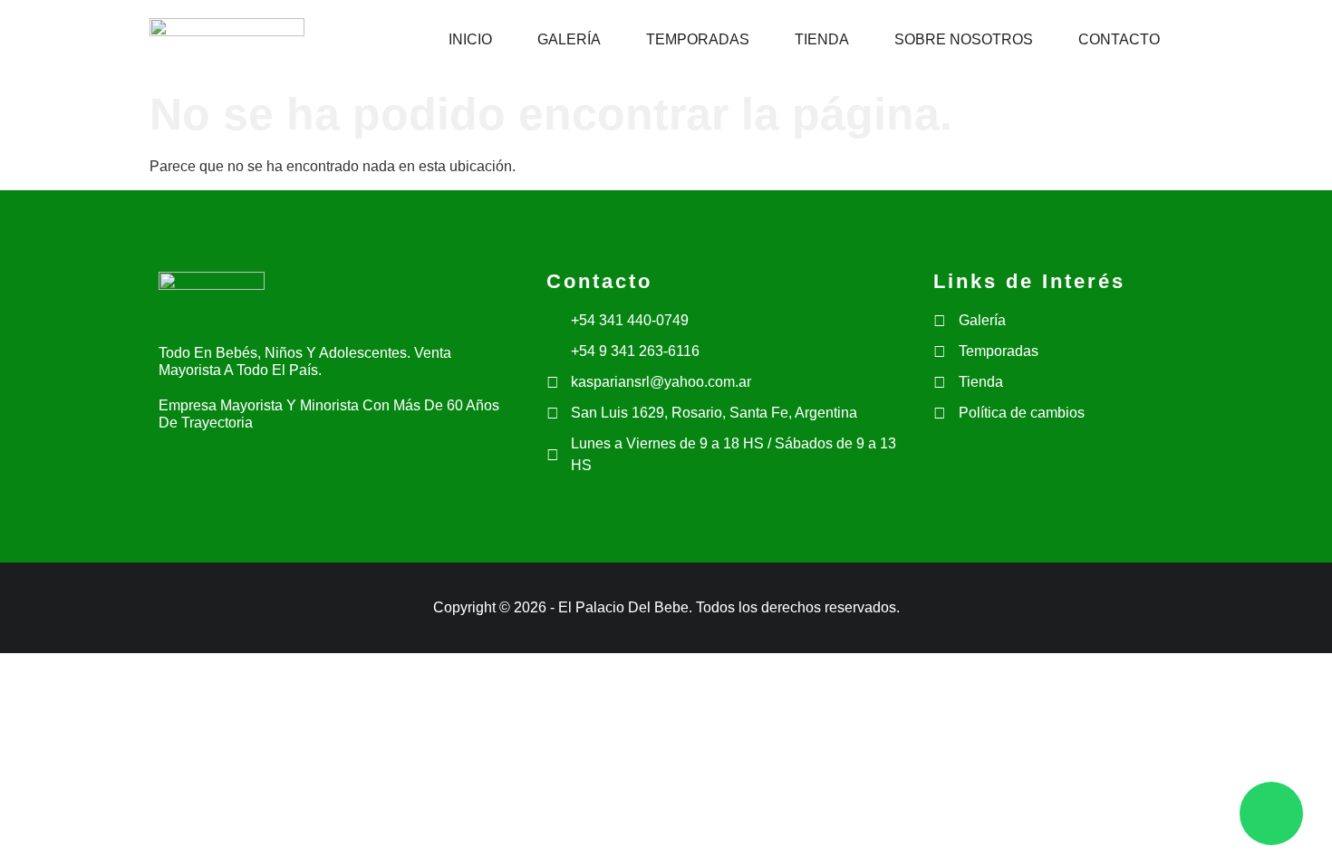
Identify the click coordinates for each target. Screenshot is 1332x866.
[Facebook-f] (174, 465)
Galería (569, 39)
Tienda (822, 39)
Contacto (1119, 39)
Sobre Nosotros (963, 39)
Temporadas (697, 39)
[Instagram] (215, 465)
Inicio (470, 39)
